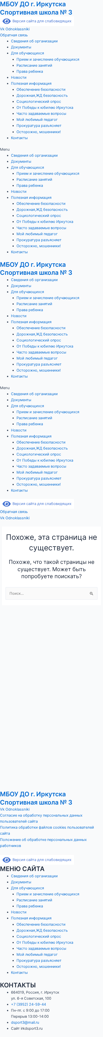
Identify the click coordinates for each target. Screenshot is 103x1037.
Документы (21, 47)
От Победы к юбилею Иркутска (44, 107)
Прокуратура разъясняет (39, 125)
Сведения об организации (34, 41)
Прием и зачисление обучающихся (47, 59)
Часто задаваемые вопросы (41, 113)
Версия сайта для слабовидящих (41, 21)
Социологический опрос (38, 101)
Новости (18, 77)
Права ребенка (29, 71)
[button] (51, 149)
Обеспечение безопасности (41, 89)
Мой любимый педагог (37, 119)
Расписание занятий (34, 65)
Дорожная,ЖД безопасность (42, 95)
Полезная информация (31, 83)
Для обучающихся (27, 53)
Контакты (19, 138)
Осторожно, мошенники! (38, 132)
